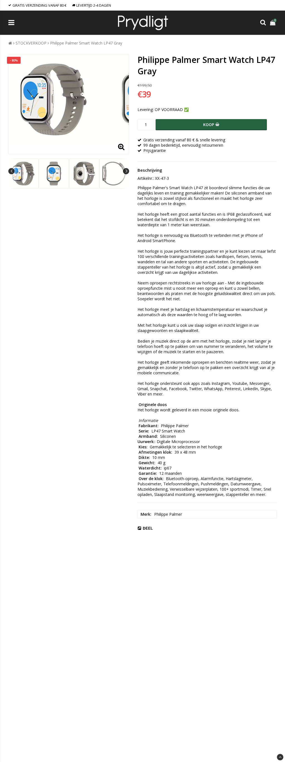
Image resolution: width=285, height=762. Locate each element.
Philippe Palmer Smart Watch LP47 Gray (86, 43)
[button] (273, 22)
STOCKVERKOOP (31, 43)
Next (126, 171)
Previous (11, 171)
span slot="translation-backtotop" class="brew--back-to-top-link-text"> (280, 757)
